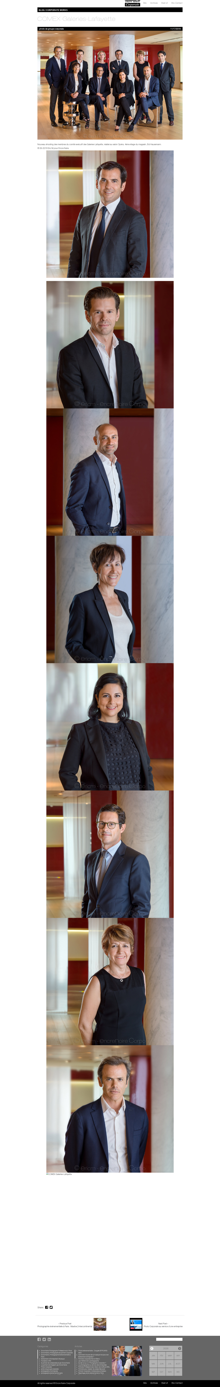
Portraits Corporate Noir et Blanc (89, 1359)
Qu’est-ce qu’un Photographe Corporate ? (92, 1363)
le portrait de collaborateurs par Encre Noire (55, 1363)
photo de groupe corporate (50, 1369)
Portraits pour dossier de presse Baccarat (91, 1369)
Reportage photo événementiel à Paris (91, 1373)
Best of (164, 3)
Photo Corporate (46, 1367)
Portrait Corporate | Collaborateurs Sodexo (92, 1371)
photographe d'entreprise (49, 1371)
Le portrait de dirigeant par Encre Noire (54, 1365)
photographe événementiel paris (52, 1373)
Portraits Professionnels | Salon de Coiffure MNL (94, 1367)
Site (144, 3)
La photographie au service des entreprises (92, 1365)
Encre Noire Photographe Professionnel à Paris (56, 1351)
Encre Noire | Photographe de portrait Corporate (57, 1353)
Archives (154, 3)
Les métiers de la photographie (88, 1361)
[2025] (152, 1348)
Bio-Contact (176, 3)
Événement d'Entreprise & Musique (53, 1359)
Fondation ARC (46, 1361)
